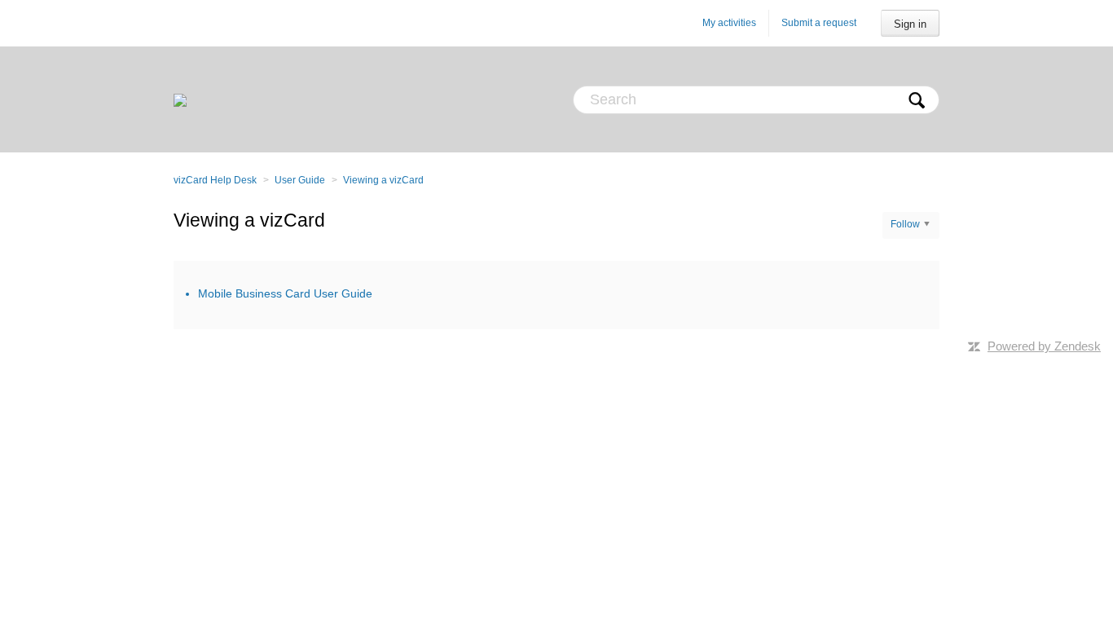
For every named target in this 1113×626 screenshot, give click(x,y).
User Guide (300, 180)
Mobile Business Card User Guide (285, 293)
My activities (729, 23)
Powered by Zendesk (1044, 346)
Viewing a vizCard (383, 180)
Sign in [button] (910, 24)
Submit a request (818, 23)
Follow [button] (905, 224)
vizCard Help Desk (215, 180)
